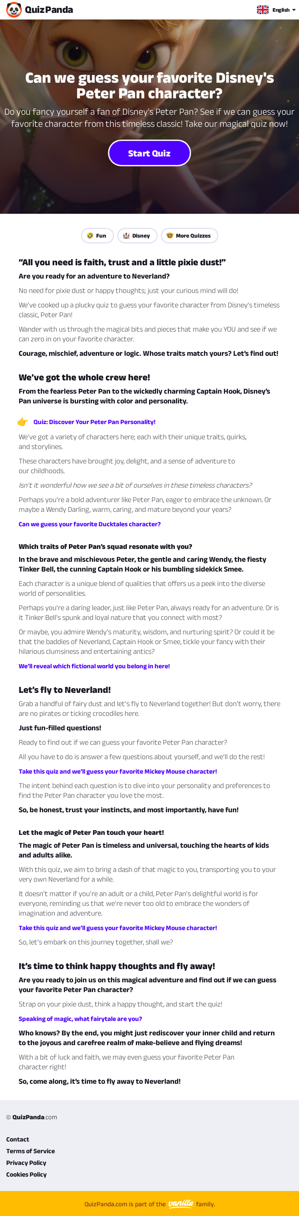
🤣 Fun (96, 235)
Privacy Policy (26, 1162)
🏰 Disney (136, 235)
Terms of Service (30, 1150)
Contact (17, 1139)
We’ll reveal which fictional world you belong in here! (94, 665)
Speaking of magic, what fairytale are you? (80, 1018)
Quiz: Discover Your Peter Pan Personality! (94, 421)
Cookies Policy (26, 1174)
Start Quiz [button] (150, 153)
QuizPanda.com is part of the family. (149, 1203)
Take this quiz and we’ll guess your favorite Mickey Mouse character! (118, 771)
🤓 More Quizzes (188, 235)
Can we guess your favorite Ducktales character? (90, 523)
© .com (31, 1116)
